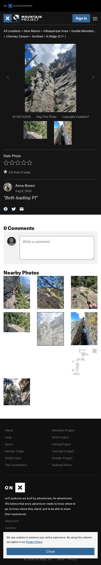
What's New (13, 458)
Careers (10, 528)
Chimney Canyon (17, 36)
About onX (12, 521)
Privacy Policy (34, 542)
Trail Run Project (63, 451)
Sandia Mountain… (83, 31)
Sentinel (37, 36)
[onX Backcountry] (18, 6)
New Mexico (32, 31)
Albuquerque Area (55, 31)
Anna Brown (25, 185)
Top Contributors (16, 465)
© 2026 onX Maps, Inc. (38, 559)
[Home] (25, 18)
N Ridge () (56, 36)
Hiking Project (61, 444)
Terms (60, 559)
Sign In (81, 18)
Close (50, 551)
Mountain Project (63, 430)
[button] (6, 208)
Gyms (9, 444)
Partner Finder (14, 451)
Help (8, 437)
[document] (50, 545)
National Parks (62, 465)
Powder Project (62, 458)
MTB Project (60, 437)
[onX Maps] (15, 491)
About (9, 430)
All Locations (12, 31)
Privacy (72, 559)
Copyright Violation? (75, 117)
